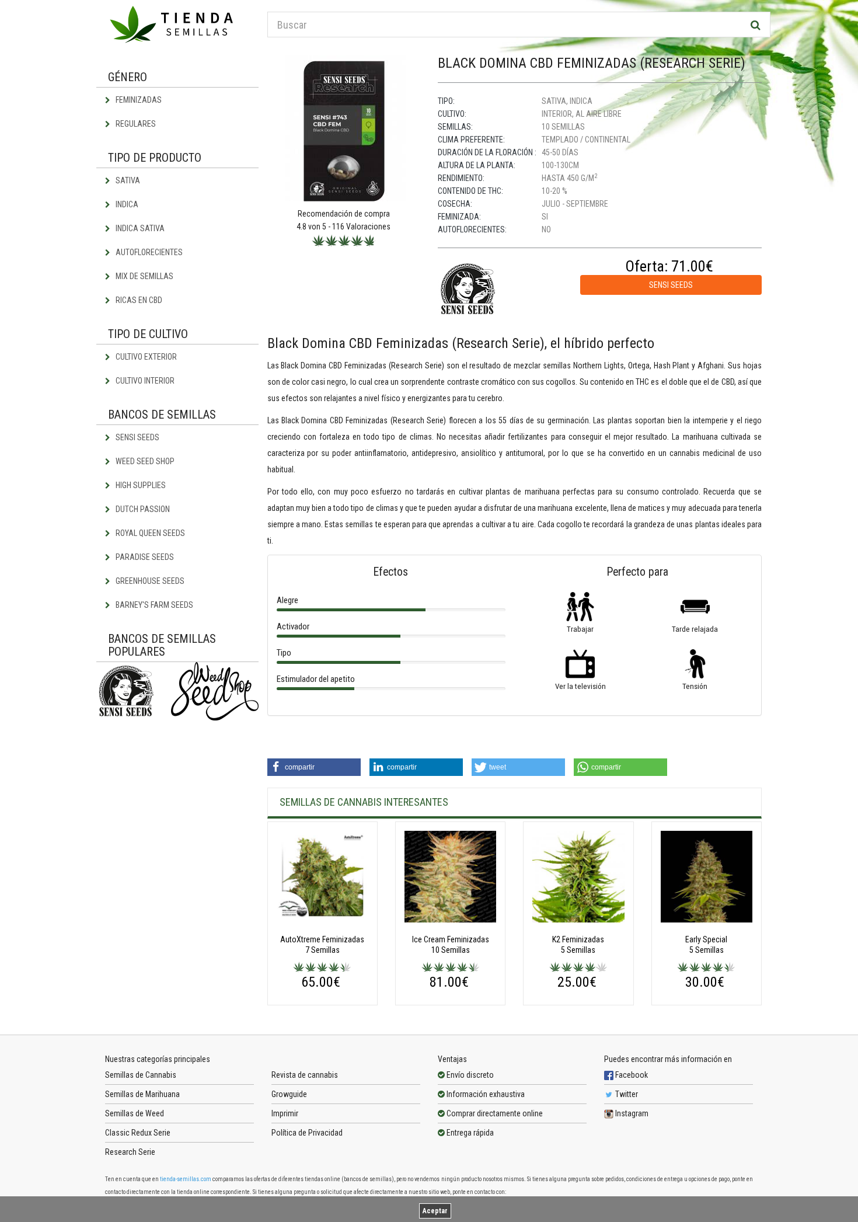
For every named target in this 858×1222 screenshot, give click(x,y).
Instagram (630, 1113)
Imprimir (284, 1113)
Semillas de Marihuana (142, 1094)
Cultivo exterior (145, 356)
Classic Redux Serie (137, 1132)
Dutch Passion (142, 509)
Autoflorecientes (148, 252)
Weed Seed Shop (144, 461)
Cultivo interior (144, 380)
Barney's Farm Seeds (153, 605)
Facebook (630, 1075)
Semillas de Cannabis (140, 1075)
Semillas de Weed (134, 1113)
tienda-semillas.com (185, 1179)
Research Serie (130, 1152)
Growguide (289, 1094)
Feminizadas (138, 100)
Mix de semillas (143, 276)
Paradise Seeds (144, 557)
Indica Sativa (139, 228)
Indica (126, 204)
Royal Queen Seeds (149, 533)
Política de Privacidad (307, 1132)
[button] (314, 767)
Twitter (625, 1094)
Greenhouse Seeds (149, 581)
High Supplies (140, 485)
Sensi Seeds (136, 437)
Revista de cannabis (304, 1075)
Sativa (127, 180)
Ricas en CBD (138, 300)
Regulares (135, 123)
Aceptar (435, 1211)
